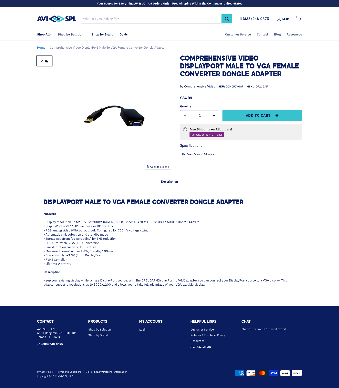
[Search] (226, 18)
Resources (294, 34)
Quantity (185, 106)
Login (143, 329)
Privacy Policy (45, 371)
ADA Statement (200, 346)
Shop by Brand (103, 34)
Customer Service (238, 34)
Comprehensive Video (199, 86)
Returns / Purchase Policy (207, 335)
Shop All (43, 34)
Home (41, 47)
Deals (123, 34)
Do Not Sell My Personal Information (106, 371)
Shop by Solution (71, 34)
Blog (277, 34)
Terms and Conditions (69, 371)
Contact (262, 34)
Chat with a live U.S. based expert (263, 329)
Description (169, 181)
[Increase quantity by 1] (214, 115)
